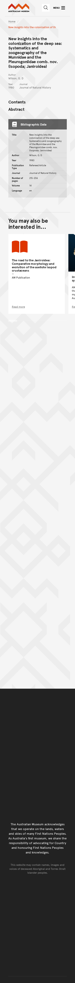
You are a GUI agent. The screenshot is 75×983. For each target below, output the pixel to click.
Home (11, 21)
